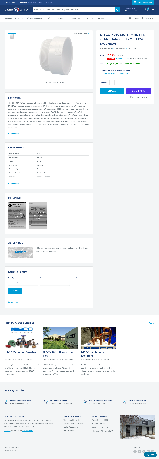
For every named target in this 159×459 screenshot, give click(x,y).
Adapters (32, 26)
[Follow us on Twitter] (139, 451)
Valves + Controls (36, 18)
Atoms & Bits (149, 18)
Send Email (124, 74)
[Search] (117, 9)
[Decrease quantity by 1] (112, 82)
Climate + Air (76, 18)
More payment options (138, 97)
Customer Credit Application (73, 424)
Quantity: (103, 83)
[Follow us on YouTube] (148, 451)
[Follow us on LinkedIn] (152, 451)
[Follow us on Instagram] (143, 451)
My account (130, 11)
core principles (27, 430)
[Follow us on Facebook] (135, 451)
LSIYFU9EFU (41, 26)
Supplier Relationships (70, 427)
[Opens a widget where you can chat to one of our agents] (150, 455)
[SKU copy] (113, 49)
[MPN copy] (126, 49)
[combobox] (74, 9)
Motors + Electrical (97, 18)
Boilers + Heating (57, 18)
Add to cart (112, 91)
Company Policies (10, 450)
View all (152, 323)
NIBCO (13, 26)
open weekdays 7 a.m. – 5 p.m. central (41, 2)
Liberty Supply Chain (145, 2)
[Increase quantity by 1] (124, 82)
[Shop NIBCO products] (20, 252)
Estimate (15, 291)
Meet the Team (68, 430)
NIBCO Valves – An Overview (20, 352)
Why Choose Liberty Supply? (73, 420)
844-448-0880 (22, 2)
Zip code (74, 278)
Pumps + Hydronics (14, 18)
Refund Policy (13, 302)
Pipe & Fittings (22, 26)
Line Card (135, 18)
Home (6, 26)
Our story (7, 430)
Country (11, 278)
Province (43, 278)
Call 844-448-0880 (123, 59)
